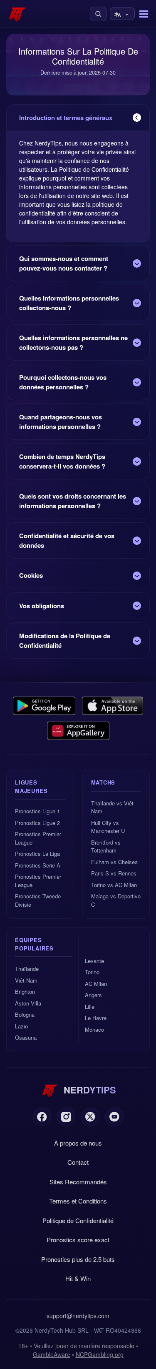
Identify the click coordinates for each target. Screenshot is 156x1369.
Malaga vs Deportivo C (116, 900)
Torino (92, 972)
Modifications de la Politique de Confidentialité (64, 640)
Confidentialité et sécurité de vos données (66, 540)
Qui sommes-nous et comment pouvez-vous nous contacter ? (63, 263)
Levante (94, 961)
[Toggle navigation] (143, 14)
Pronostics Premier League (38, 838)
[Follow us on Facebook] (42, 1117)
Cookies (31, 575)
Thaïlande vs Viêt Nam (112, 807)
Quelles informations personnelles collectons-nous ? (69, 302)
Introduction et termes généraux (65, 117)
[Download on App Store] (112, 706)
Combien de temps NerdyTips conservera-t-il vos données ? (62, 461)
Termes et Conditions (78, 1200)
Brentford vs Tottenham (106, 846)
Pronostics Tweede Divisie (38, 900)
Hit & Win (78, 1278)
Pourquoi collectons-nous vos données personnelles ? (62, 382)
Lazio (21, 1026)
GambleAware (51, 1354)
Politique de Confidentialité (78, 1220)
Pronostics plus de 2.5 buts (78, 1259)
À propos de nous (78, 1142)
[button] (98, 14)
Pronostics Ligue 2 (37, 823)
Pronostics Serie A (37, 865)
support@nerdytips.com (78, 1315)
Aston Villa (28, 1003)
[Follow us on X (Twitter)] (90, 1117)
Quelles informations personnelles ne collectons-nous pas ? (73, 342)
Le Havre (95, 1018)
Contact (78, 1162)
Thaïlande (27, 969)
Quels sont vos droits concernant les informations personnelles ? (72, 500)
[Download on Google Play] (44, 706)
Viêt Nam (26, 980)
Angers (93, 995)
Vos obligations (41, 605)
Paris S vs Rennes (113, 873)
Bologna (25, 1014)
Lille (89, 1006)
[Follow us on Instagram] (66, 1117)
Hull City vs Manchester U (108, 827)
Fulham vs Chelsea (114, 862)
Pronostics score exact (78, 1239)
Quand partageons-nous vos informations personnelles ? (60, 421)
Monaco (94, 1029)
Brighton (25, 991)
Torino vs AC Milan (114, 885)
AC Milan (96, 984)
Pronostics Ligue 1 (37, 811)
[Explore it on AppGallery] (78, 731)
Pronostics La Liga (37, 854)
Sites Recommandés (78, 1181)
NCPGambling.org (100, 1354)
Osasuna (26, 1037)
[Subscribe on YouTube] (114, 1117)
